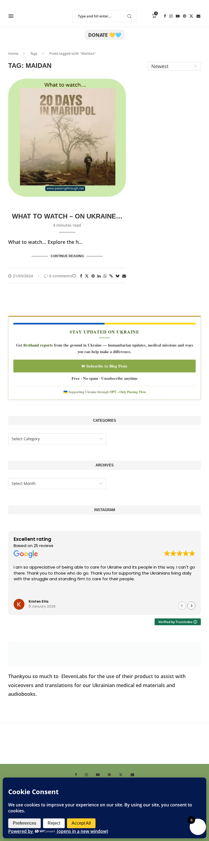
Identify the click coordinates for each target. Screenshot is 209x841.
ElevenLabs (74, 676)
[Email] (198, 16)
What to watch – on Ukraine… (67, 216)
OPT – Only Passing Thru (128, 392)
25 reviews (43, 545)
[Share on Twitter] (87, 275)
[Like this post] (74, 275)
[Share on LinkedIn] (99, 275)
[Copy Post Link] (111, 275)
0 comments (60, 275)
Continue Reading (67, 256)
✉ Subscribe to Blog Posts (104, 366)
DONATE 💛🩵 (104, 35)
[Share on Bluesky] (117, 275)
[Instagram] (171, 16)
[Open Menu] (10, 16)
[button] (191, 606)
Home (13, 53)
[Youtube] (178, 16)
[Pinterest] (184, 16)
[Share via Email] (124, 275)
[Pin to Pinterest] (93, 275)
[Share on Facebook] (81, 275)
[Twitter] (191, 16)
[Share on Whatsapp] (105, 275)
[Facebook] (165, 16)
